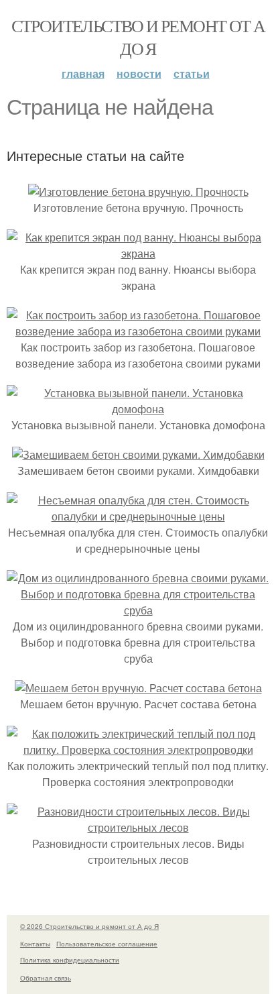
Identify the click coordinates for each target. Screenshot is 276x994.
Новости (139, 73)
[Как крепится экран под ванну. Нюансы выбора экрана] (138, 253)
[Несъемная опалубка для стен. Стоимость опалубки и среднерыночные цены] (138, 516)
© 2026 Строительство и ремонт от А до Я (89, 926)
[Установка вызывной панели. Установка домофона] (138, 409)
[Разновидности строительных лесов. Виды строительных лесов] (138, 827)
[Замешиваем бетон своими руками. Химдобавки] (138, 454)
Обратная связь (45, 978)
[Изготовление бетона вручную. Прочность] (138, 191)
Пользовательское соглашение (106, 943)
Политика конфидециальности (69, 959)
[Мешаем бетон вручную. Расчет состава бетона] (138, 688)
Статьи (192, 73)
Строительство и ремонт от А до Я (138, 37)
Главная (83, 73)
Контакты (35, 943)
